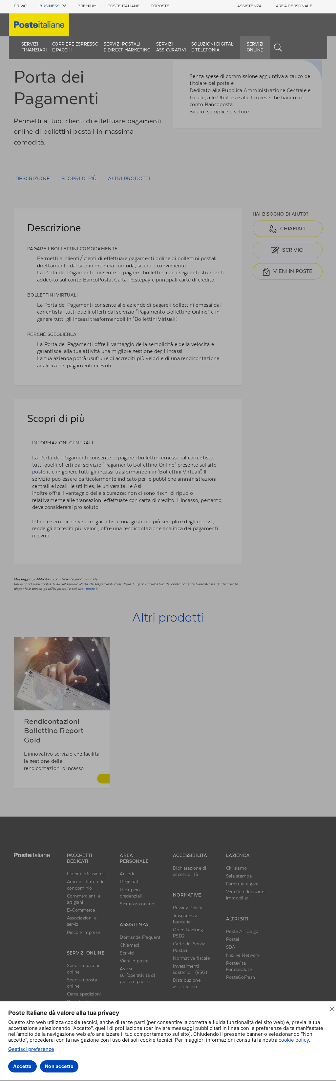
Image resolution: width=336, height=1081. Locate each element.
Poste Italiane (124, 6)
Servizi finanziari (34, 47)
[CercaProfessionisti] (278, 47)
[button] (53, 6)
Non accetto (59, 1066)
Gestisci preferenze (31, 1049)
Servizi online (255, 47)
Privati (21, 6)
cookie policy (294, 1040)
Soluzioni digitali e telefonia (213, 47)
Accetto (22, 1066)
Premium (86, 6)
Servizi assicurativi (171, 47)
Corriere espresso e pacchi (75, 47)
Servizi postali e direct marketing (127, 47)
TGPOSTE (160, 6)
